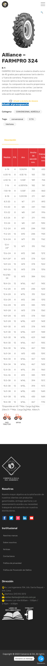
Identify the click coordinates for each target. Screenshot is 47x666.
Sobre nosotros (10, 542)
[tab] (10, 140)
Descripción (10, 140)
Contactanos (9, 556)
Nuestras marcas (10, 535)
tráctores (10, 124)
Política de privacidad (12, 563)
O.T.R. (31, 119)
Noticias (6, 549)
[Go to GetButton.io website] (41, 663)
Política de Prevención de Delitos (17, 570)
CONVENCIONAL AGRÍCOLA (28, 112)
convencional (17, 119)
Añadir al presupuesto (15, 104)
